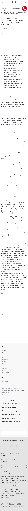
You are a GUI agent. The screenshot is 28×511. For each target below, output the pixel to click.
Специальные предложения (10, 400)
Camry (4, 352)
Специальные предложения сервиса (13, 390)
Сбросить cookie (6, 497)
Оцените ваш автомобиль (10, 407)
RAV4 (3, 357)
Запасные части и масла (9, 383)
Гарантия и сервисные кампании (12, 386)
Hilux (3, 366)
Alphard (4, 368)
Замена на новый (7, 395)
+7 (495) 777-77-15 (8, 461)
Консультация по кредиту (9, 411)
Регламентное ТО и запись (10, 388)
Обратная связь (14, 466)
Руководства (5, 392)
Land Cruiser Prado (7, 364)
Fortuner (4, 361)
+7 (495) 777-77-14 (8, 456)
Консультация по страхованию (11, 414)
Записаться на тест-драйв (9, 403)
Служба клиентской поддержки (11, 421)
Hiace (4, 370)
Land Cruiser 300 (7, 372)
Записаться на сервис (8, 418)
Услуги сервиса (6, 381)
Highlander (5, 359)
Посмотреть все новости (14, 339)
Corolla (4, 350)
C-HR (3, 355)
